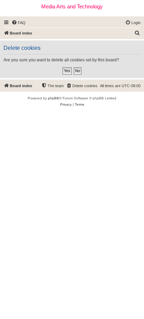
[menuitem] (19, 22)
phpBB (53, 98)
